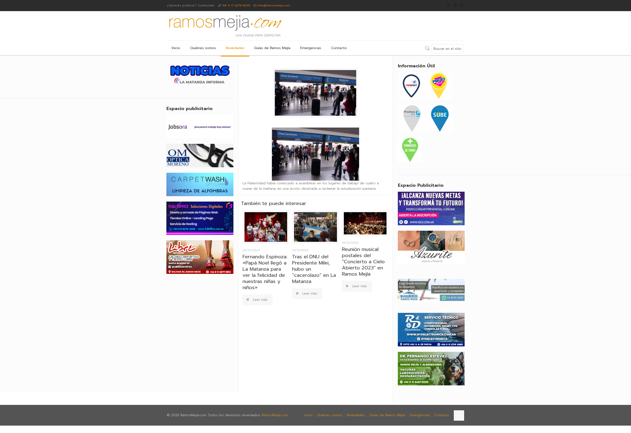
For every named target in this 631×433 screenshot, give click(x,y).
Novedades (356, 415)
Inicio (308, 415)
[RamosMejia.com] (225, 25)
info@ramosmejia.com (274, 5)
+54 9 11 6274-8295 (236, 5)
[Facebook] (448, 5)
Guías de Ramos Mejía (387, 415)
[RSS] (461, 5)
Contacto (441, 415)
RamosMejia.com (275, 415)
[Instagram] (454, 5)
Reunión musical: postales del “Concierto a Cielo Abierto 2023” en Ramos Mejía (363, 261)
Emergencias (420, 415)
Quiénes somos (329, 415)
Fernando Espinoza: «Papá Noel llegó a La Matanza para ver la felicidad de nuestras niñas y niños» (265, 272)
